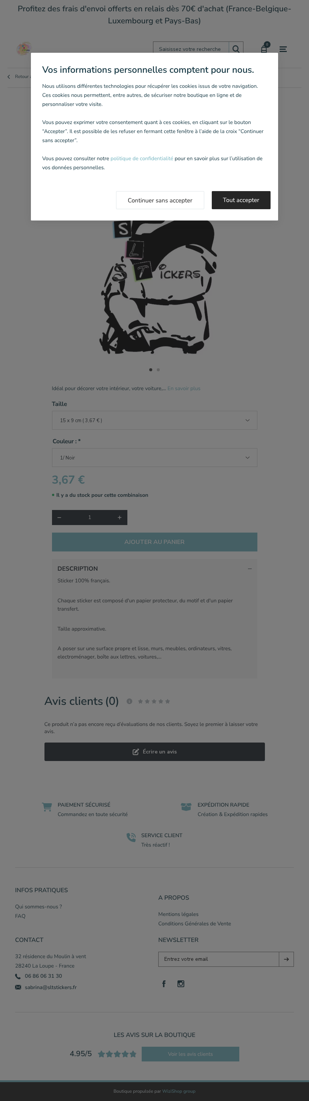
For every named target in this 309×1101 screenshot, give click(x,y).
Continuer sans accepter (160, 200)
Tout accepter (241, 200)
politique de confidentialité (141, 158)
